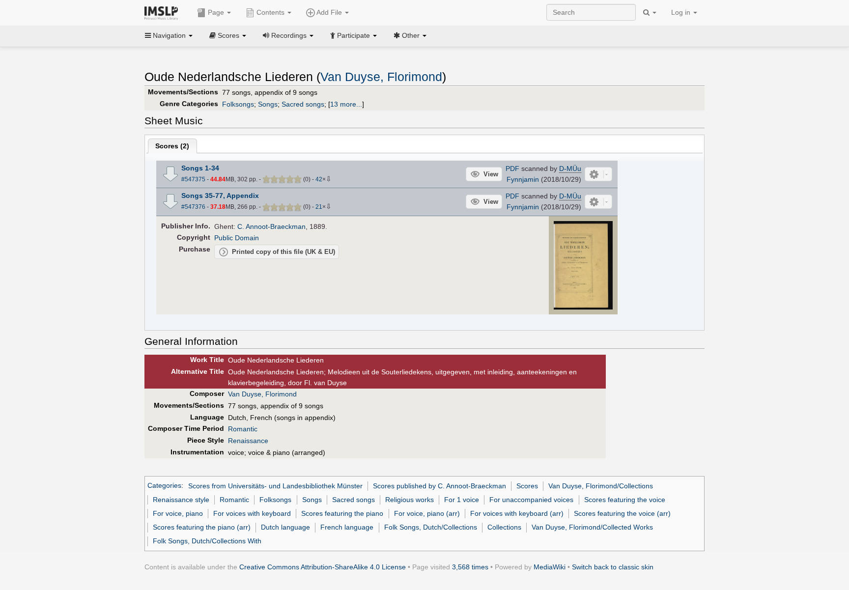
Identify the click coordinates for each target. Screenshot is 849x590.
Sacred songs (303, 104)
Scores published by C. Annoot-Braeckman (439, 486)
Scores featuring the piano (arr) (202, 527)
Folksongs (238, 104)
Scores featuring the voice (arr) (622, 513)
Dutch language (285, 527)
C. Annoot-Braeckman (271, 226)
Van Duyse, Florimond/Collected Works (592, 527)
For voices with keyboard (252, 513)
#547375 (193, 179)
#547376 (193, 206)
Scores (527, 486)
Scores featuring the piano (342, 513)
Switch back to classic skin (612, 567)
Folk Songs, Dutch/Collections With (207, 541)
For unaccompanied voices (531, 500)
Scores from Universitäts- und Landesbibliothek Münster (275, 486)
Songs (268, 104)
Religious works (409, 500)
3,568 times (470, 567)
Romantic (242, 429)
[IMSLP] (163, 12)
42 (318, 179)
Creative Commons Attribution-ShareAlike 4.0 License (322, 567)
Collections (504, 527)
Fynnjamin (523, 179)
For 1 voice (461, 500)
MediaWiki (550, 567)
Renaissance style (181, 500)
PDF (512, 168)
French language (346, 527)
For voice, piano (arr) (427, 513)
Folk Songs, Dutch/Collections (430, 527)
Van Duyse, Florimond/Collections (600, 486)
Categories (164, 486)
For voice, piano (178, 513)
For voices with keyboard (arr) (517, 513)
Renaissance (248, 441)
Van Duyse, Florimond (381, 77)
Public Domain (236, 238)
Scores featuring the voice (624, 500)
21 (318, 206)
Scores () (172, 146)
